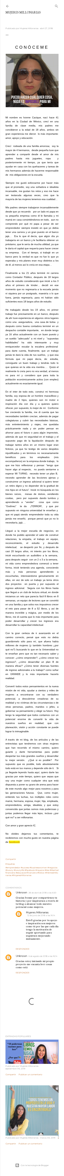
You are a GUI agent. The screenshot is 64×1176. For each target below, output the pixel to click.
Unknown (21, 892)
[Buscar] (56, 5)
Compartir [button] (10, 859)
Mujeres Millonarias (23, 12)
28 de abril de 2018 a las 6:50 (42, 892)
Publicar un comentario (30, 1074)
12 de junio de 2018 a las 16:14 (41, 915)
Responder (22, 949)
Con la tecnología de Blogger (35, 1165)
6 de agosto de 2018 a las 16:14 (43, 956)
